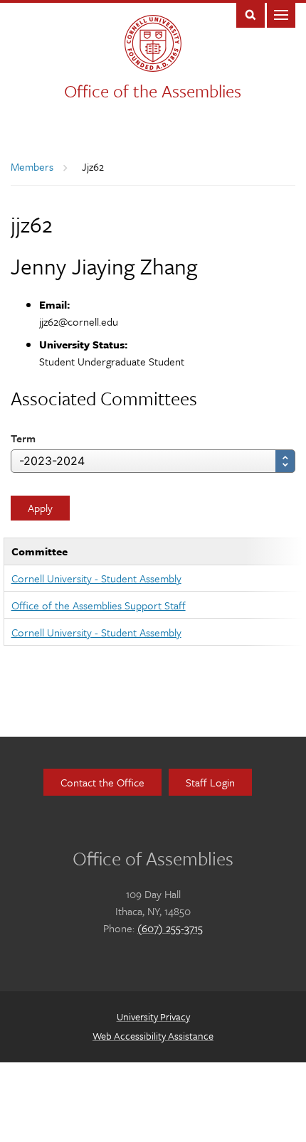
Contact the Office (102, 782)
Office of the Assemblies (152, 90)
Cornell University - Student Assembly (96, 578)
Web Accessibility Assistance (153, 1035)
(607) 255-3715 (170, 928)
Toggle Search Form (250, 14)
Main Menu (281, 14)
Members (32, 166)
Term (23, 438)
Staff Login (210, 782)
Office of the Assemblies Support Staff (98, 605)
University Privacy (153, 1016)
